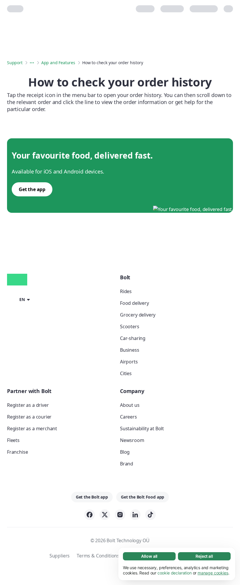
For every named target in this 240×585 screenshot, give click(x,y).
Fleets (13, 440)
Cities (126, 373)
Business (129, 350)
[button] (19, 299)
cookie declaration (174, 572)
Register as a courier (29, 417)
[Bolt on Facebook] (89, 514)
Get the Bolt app (92, 497)
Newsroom (132, 440)
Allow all (149, 556)
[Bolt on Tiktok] (150, 514)
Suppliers (59, 555)
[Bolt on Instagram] (120, 514)
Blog (125, 452)
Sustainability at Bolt (142, 428)
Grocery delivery (137, 315)
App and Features (58, 62)
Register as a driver (28, 405)
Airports (129, 361)
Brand (126, 463)
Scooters (129, 326)
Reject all (204, 556)
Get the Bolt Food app (142, 497)
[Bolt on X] (105, 514)
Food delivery (134, 303)
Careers (128, 417)
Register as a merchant (32, 428)
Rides (126, 291)
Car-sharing (132, 338)
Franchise (17, 452)
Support (15, 62)
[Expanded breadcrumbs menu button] (32, 62)
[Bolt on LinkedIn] (135, 514)
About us (130, 405)
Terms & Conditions (98, 555)
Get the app (32, 189)
